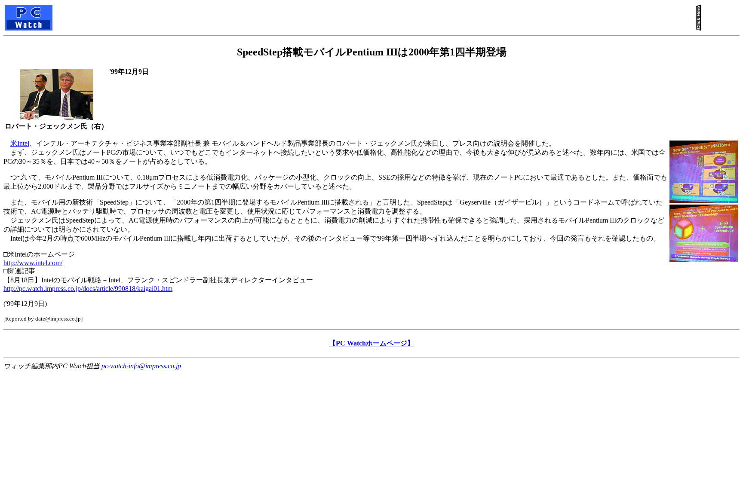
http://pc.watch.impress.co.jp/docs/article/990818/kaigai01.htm (87, 288)
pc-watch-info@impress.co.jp (141, 366)
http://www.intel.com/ (32, 262)
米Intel (19, 143)
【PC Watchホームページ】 (371, 343)
